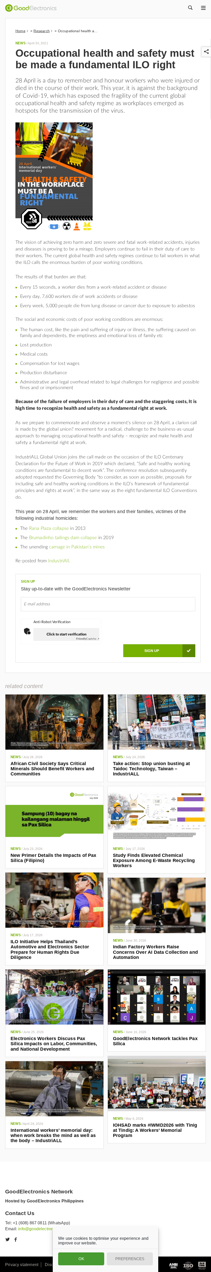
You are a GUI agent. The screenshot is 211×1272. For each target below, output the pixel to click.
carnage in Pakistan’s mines (77, 547)
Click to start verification (66, 634)
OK (81, 1259)
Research (41, 31)
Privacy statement (21, 1264)
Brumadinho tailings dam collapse (63, 537)
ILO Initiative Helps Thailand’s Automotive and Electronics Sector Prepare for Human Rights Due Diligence (50, 949)
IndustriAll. (59, 561)
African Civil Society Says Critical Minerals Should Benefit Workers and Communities (52, 769)
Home (20, 31)
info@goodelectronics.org (42, 1229)
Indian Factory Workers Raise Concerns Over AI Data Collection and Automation (155, 952)
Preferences (129, 1259)
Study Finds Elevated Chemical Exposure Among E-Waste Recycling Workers (154, 860)
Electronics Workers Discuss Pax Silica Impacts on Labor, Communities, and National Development (54, 1044)
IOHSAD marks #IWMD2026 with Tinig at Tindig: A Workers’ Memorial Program (155, 1130)
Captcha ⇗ (87, 639)
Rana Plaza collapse (49, 528)
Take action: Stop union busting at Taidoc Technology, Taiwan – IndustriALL (151, 769)
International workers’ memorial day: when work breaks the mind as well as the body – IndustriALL (53, 1135)
